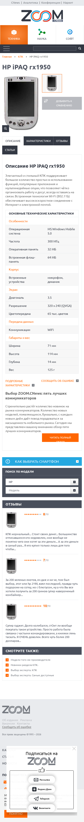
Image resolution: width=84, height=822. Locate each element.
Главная (7, 56)
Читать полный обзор (60, 439)
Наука (42, 38)
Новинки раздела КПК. (24, 665)
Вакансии (8, 723)
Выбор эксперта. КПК (24, 670)
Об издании (10, 720)
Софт (70, 38)
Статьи (10, 149)
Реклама (26, 720)
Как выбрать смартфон (37, 461)
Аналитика (30, 2)
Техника (14, 38)
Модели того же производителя (30, 659)
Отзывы (62, 140)
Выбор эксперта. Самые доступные (32, 675)
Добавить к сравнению (64, 103)
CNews (15, 2)
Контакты (23, 723)
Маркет (68, 2)
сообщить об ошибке (57, 380)
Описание (12, 140)
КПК (20, 56)
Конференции (50, 2)
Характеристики (38, 140)
